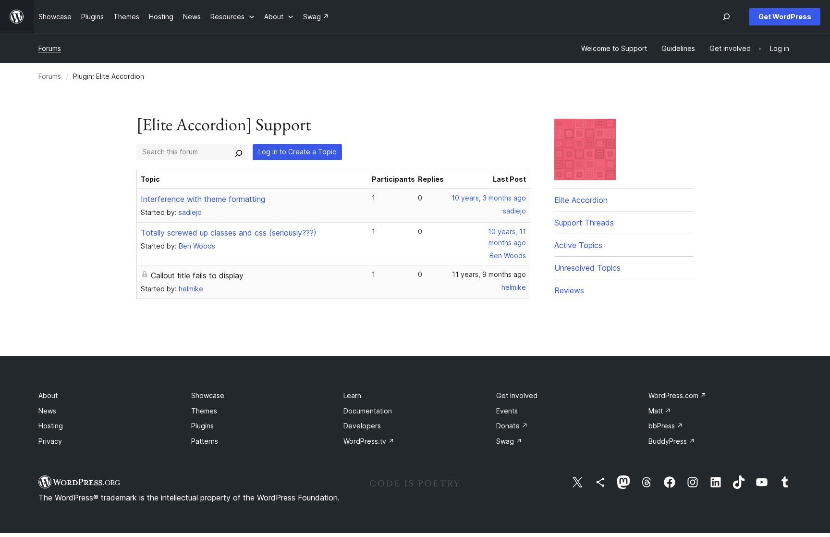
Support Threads (584, 222)
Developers (362, 426)
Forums (49, 48)
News (47, 411)
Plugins (202, 426)
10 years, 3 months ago (489, 198)
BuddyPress (671, 441)
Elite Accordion (581, 200)
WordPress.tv (368, 441)
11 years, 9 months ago (489, 274)
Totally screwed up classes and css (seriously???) (229, 232)
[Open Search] (726, 17)
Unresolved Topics (587, 268)
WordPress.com (677, 395)
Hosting (50, 426)
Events (507, 411)
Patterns (204, 441)
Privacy (50, 441)
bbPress (665, 426)
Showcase (207, 395)
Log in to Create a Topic (297, 152)
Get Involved (516, 395)
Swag (509, 441)
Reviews (569, 290)
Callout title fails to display (197, 275)
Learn (352, 395)
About (48, 395)
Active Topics (578, 245)
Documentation (367, 411)
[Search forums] (239, 152)
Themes (204, 411)
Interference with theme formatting (203, 199)
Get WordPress (784, 16)
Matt (659, 411)
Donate (512, 426)
